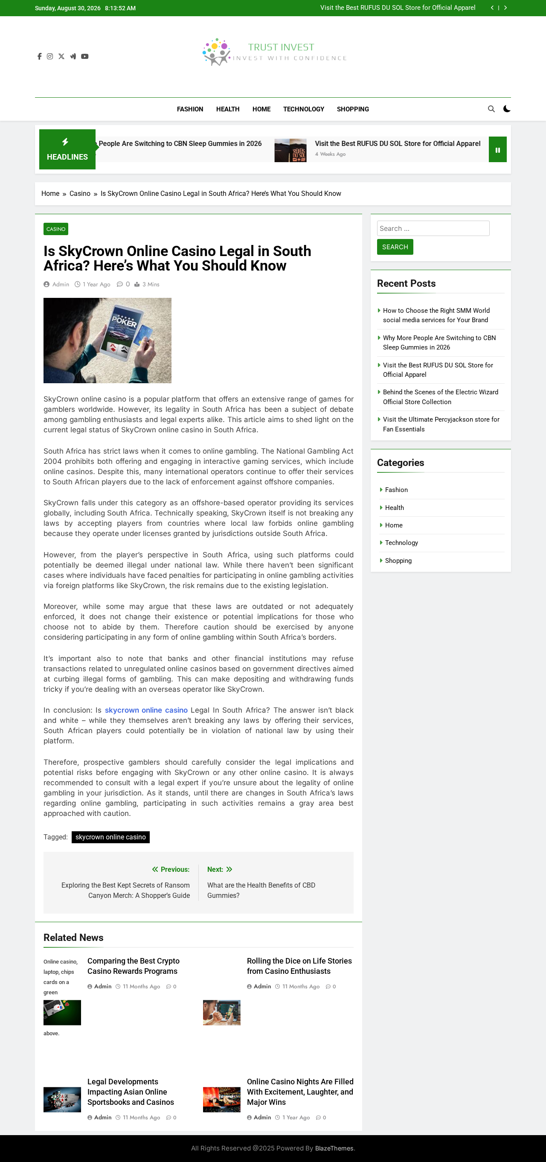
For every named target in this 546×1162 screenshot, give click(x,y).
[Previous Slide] (492, 8)
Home (261, 109)
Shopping (353, 109)
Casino (55, 229)
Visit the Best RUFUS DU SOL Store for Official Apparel (398, 8)
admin (60, 284)
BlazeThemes (334, 1148)
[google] (72, 57)
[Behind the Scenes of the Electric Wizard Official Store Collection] (483, 155)
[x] (61, 57)
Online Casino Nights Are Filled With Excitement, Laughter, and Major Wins (300, 1092)
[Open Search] (491, 108)
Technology (303, 109)
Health (228, 109)
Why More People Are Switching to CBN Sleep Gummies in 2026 (137, 144)
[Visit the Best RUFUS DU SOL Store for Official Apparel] (264, 155)
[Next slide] (505, 8)
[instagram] (49, 57)
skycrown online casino (146, 710)
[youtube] (84, 57)
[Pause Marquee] (498, 149)
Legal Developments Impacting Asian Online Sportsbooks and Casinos (130, 1092)
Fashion (190, 109)
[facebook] (39, 57)
